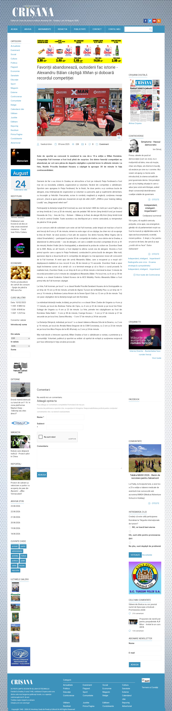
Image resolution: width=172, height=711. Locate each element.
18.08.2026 (15, 534)
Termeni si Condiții (150, 687)
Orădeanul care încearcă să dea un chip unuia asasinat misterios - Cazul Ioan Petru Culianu (19, 226)
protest (15, 546)
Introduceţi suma (19, 324)
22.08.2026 (15, 511)
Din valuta (15, 334)
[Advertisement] (149, 298)
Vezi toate (156, 358)
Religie (13, 105)
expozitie (15, 570)
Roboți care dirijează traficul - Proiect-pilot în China (20, 454)
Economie (15, 71)
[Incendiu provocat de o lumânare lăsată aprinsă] (15, 637)
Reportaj (14, 126)
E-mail (132, 653)
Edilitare (14, 122)
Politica (14, 63)
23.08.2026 (15, 506)
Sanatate (15, 75)
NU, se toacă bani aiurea (143, 527)
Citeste (155, 199)
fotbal (23, 556)
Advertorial (15, 143)
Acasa (14, 29)
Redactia (62, 29)
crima (14, 565)
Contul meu (114, 29)
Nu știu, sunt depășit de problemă (145, 546)
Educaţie (14, 80)
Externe (14, 92)
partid (23, 546)
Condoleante (16, 138)
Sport (13, 84)
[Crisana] (34, 12)
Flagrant (14, 67)
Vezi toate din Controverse (148, 275)
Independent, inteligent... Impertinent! (144, 258)
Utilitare (14, 113)
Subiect (40, 425)
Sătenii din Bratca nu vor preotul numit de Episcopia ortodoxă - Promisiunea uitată (143, 607)
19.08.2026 (15, 528)
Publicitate (80, 29)
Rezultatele (147, 555)
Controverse (16, 96)
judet (23, 561)
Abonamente (44, 29)
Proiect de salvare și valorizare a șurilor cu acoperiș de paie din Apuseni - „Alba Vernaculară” (20, 488)
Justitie (14, 117)
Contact (97, 29)
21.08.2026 (15, 517)
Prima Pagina (16, 134)
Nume (40, 417)
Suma (13, 349)
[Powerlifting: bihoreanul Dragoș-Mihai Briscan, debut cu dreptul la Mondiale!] (15, 587)
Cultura (14, 58)
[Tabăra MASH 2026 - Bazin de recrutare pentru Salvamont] (15, 627)
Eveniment (15, 50)
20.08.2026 (15, 522)
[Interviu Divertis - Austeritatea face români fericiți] (145, 337)
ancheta (15, 556)
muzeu (22, 565)
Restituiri (14, 130)
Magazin (14, 88)
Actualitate (15, 46)
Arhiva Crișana (135, 123)
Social (13, 54)
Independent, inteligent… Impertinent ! (150, 208)
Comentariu (41, 446)
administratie (17, 551)
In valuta (15, 342)
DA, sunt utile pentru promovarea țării (144, 537)
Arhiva (27, 29)
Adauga (135, 664)
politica (15, 561)
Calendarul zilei (17, 109)
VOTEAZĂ (135, 555)
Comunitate (16, 101)
